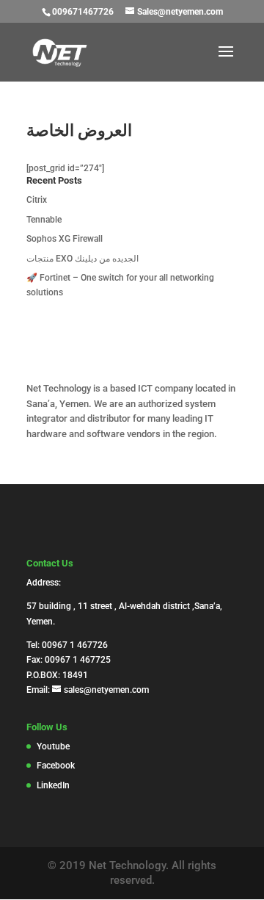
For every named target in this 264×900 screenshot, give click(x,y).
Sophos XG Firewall (64, 239)
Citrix (36, 200)
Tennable (44, 220)
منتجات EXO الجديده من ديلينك (82, 258)
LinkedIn (53, 785)
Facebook (56, 765)
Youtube (53, 746)
